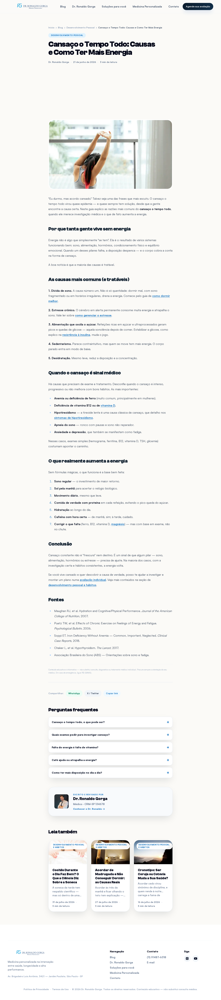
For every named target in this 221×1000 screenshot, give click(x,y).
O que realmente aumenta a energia (87, 461)
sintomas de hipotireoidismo (73, 417)
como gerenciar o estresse (93, 315)
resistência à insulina (76, 334)
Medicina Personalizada (147, 6)
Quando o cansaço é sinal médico (84, 373)
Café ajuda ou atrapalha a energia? (110, 760)
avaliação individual (93, 580)
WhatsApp (74, 693)
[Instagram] (187, 958)
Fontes (56, 600)
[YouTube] (195, 958)
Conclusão (60, 544)
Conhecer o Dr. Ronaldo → (89, 808)
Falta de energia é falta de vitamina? (110, 747)
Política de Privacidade (36, 989)
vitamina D (108, 405)
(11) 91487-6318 (156, 957)
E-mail (151, 962)
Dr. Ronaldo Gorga (83, 6)
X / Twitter (93, 693)
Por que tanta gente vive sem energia (89, 229)
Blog (63, 6)
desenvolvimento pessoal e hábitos (72, 585)
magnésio (117, 524)
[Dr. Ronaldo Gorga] (32, 6)
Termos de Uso (60, 989)
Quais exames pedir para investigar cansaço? (110, 735)
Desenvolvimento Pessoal (80, 27)
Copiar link (112, 693)
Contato (173, 6)
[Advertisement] (110, 91)
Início (51, 27)
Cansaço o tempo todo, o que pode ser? (110, 722)
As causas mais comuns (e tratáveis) (88, 279)
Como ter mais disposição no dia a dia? (110, 773)
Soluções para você (114, 6)
